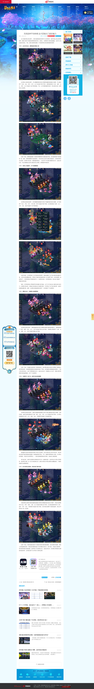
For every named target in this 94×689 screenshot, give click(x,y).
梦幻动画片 (60, 17)
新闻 (23, 8)
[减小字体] (44, 36)
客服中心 (86, 6)
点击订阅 (58, 35)
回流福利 (68, 17)
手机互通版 (34, 10)
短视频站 (77, 17)
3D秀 (41, 20)
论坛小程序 (78, 16)
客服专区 (86, 8)
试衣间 (41, 11)
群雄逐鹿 (51, 16)
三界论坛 (77, 14)
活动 (23, 11)
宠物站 (41, 16)
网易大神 (77, 8)
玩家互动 (77, 6)
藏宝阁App (34, 13)
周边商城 (59, 22)
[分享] (69, 98)
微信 (76, 11)
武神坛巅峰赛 (51, 22)
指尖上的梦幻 (60, 8)
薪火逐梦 (59, 11)
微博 (76, 13)
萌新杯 (50, 14)
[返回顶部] (65, 98)
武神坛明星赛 (51, 20)
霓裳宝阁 (42, 13)
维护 (23, 10)
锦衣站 (41, 14)
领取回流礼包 (51, 35)
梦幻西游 (9, 8)
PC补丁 (33, 11)
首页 (17, 6)
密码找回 (68, 11)
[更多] (80, 31)
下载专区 (33, 6)
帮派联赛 (51, 11)
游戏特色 (42, 10)
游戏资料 (42, 6)
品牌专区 (59, 6)
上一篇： (26, 582)
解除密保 (68, 13)
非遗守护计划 (60, 10)
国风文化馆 (60, 13)
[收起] (9, 371)
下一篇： (52, 582)
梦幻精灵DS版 (69, 16)
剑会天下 (51, 10)
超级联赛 (51, 13)
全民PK (50, 17)
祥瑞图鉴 (42, 19)
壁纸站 (41, 22)
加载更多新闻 (41, 664)
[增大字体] (46, 36)
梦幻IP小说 (60, 16)
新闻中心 (24, 6)
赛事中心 (51, 6)
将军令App (34, 14)
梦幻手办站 (60, 20)
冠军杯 (50, 19)
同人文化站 (60, 19)
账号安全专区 (69, 14)
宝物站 (41, 17)
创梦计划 (77, 10)
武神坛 (50, 8)
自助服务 (68, 6)
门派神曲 (59, 14)
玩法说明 (42, 8)
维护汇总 (24, 13)
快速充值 (68, 8)
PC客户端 (33, 8)
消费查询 (68, 10)
